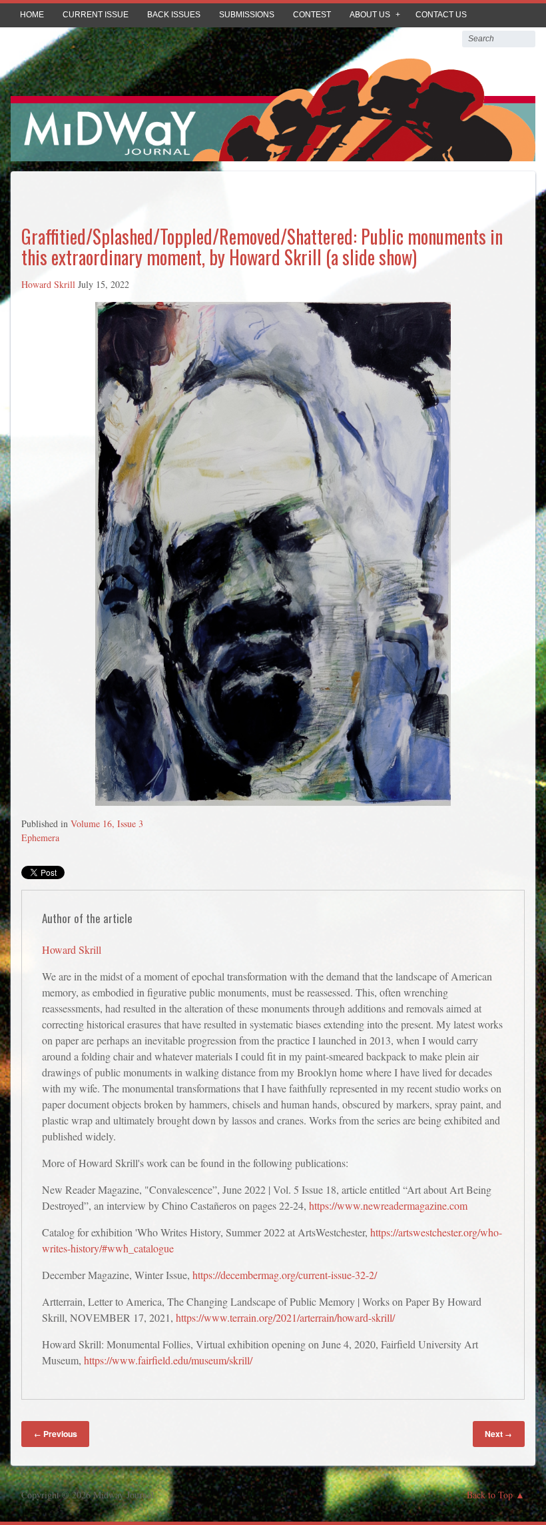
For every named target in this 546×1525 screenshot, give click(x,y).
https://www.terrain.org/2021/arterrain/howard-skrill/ (285, 1317)
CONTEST (312, 14)
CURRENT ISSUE (96, 14)
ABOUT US (370, 14)
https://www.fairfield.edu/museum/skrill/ (168, 1360)
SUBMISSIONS (246, 14)
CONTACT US (441, 14)
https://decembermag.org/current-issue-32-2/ (284, 1275)
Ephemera (40, 837)
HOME (32, 14)
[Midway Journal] (273, 151)
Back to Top (490, 1494)
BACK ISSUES (173, 14)
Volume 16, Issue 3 (107, 823)
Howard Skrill (48, 284)
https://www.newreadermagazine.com (388, 1205)
